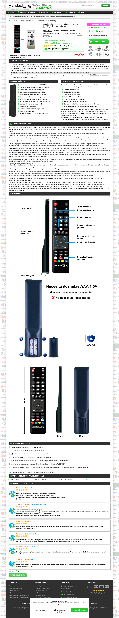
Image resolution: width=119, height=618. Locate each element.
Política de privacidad (42, 588)
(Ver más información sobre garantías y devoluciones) (36, 161)
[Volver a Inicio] (11, 16)
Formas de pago (40, 595)
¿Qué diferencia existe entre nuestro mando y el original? (29, 454)
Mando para (15, 593)
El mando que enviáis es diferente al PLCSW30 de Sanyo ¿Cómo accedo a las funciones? (39, 460)
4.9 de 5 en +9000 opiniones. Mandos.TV (99, 593)
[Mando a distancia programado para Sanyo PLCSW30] (12, 101)
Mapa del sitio (13, 590)
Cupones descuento (15, 588)
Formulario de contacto (70, 597)
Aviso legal (39, 586)
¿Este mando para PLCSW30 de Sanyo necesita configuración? (31, 457)
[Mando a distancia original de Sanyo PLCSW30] (24, 39)
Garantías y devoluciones (43, 597)
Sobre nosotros (14, 586)
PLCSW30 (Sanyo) (41, 479)
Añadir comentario (17, 575)
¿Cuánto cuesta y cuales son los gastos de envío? (27, 450)
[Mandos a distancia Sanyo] (79, 54)
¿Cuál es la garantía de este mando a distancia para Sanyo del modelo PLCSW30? (37, 464)
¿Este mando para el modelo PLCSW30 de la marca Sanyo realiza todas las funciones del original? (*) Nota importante (49, 467)
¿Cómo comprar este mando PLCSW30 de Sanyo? (27, 447)
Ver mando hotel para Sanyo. (73, 173)
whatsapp (39, 472)
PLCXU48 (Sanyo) (66, 479)
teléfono (32, 472)
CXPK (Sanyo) (14, 479)
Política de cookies (41, 593)
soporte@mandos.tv (69, 594)
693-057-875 (67, 589)
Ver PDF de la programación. (99, 75)
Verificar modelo (20, 70)
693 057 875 (50, 472)
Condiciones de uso (41, 590)
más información (103, 119)
